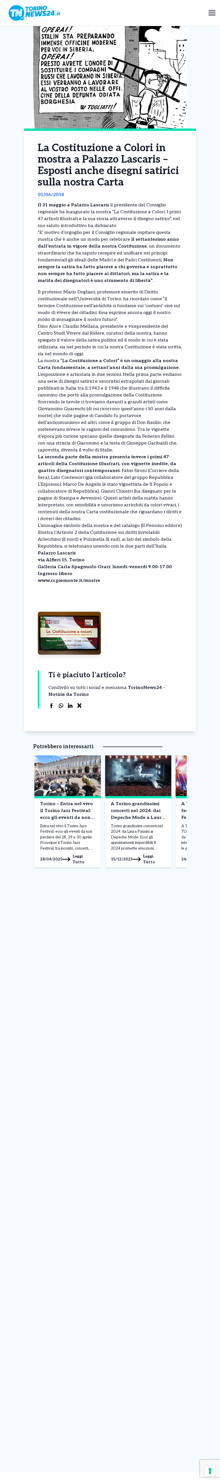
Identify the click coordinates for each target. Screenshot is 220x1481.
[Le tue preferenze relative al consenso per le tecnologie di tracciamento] (210, 1471)
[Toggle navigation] (212, 12)
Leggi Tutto (78, 859)
